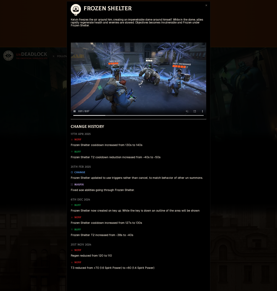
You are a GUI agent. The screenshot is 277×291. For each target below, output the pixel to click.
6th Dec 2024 (80, 199)
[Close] (206, 5)
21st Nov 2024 (81, 244)
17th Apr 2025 (81, 134)
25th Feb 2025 (81, 167)
